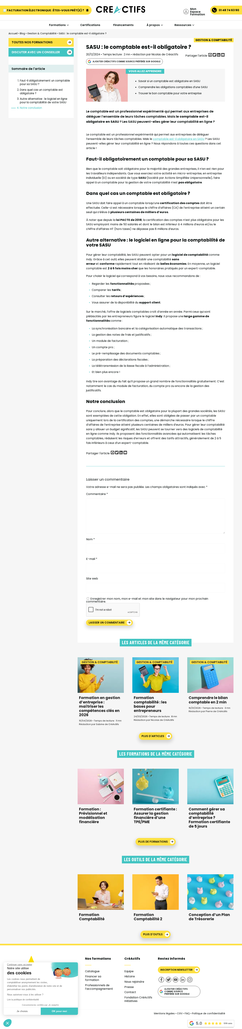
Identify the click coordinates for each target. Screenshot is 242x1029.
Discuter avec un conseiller (36, 52)
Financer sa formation (93, 978)
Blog (22, 33)
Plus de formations (153, 842)
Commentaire (97, 494)
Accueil (13, 33)
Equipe (129, 971)
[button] (7, 1023)
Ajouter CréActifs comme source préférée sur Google (127, 61)
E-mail (91, 559)
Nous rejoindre (134, 982)
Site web (92, 578)
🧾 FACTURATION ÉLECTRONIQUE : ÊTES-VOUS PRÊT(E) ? (44, 10)
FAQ (187, 1013)
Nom (90, 539)
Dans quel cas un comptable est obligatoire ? (41, 91)
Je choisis (22, 1011)
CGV (179, 1013)
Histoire (129, 976)
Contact (130, 992)
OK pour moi (59, 1011)
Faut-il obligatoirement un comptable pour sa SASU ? (45, 82)
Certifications (90, 25)
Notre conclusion (31, 108)
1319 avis (228, 1023)
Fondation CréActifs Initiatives (138, 999)
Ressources (183, 25)
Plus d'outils (153, 934)
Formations (57, 25)
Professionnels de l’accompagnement (99, 987)
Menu (21, 17)
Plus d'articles (153, 736)
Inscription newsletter (176, 970)
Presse (129, 987)
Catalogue (92, 971)
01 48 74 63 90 (229, 10)
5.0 (199, 1023)
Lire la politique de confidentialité (23, 999)
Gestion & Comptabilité (42, 33)
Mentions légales (164, 1013)
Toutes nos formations (32, 42)
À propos (153, 25)
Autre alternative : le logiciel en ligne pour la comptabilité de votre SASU (43, 100)
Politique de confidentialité (208, 1013)
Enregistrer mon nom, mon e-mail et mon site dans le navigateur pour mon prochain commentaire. (147, 600)
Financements (123, 25)
